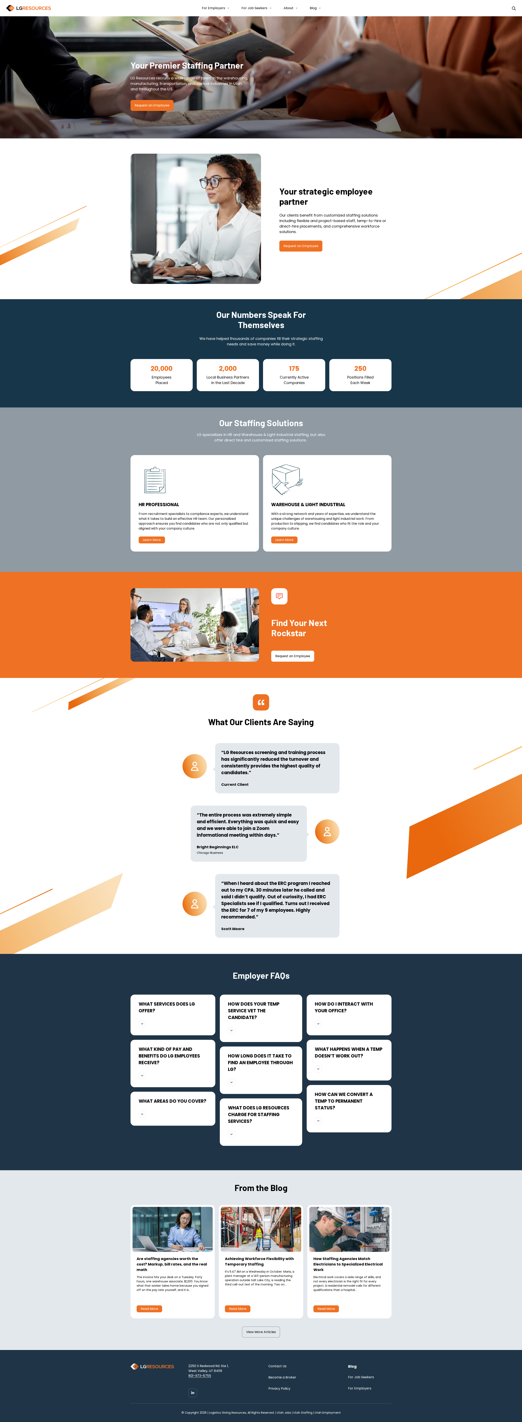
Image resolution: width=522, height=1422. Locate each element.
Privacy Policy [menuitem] (279, 1388)
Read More (149, 1308)
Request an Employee (300, 246)
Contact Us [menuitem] (277, 1366)
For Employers (213, 8)
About (288, 8)
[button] (142, 1023)
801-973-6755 (199, 1375)
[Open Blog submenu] (319, 8)
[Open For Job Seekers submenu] (269, 8)
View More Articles (261, 1332)
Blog (313, 8)
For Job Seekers (254, 8)
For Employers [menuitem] (359, 1388)
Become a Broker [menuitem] (282, 1377)
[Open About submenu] (295, 8)
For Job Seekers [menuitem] (361, 1377)
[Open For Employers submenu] (227, 8)
